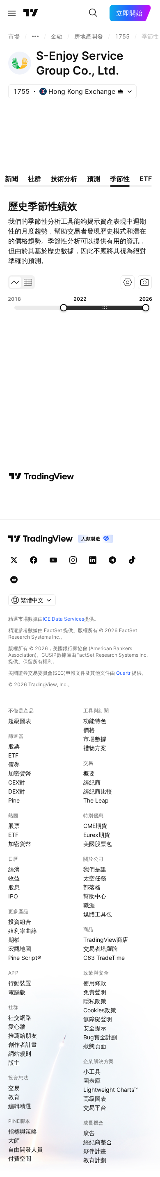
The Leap (96, 800)
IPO (13, 896)
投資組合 (19, 921)
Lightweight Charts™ (110, 1089)
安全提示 (94, 1028)
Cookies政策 (99, 1010)
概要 (89, 773)
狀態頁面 (94, 1046)
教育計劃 (94, 1160)
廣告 (89, 1132)
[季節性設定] (128, 282)
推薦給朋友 (22, 1035)
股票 (14, 746)
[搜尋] (93, 13)
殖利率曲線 (22, 930)
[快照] (145, 282)
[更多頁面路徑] (35, 36)
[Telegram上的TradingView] (112, 560)
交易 (14, 1087)
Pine (14, 800)
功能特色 (94, 720)
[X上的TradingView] (14, 560)
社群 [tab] (34, 179)
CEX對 (16, 782)
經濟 (14, 869)
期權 (14, 939)
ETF (13, 755)
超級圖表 (19, 720)
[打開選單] (12, 13)
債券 (14, 764)
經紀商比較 (97, 791)
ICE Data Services (63, 619)
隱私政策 (94, 1001)
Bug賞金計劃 (100, 1037)
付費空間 (19, 1158)
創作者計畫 (22, 1044)
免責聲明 (94, 992)
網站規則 (19, 1053)
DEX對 (16, 791)
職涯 (89, 905)
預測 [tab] (93, 179)
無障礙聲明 (97, 1019)
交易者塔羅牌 (100, 948)
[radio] (15, 282)
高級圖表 (94, 1098)
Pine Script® (24, 957)
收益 (14, 878)
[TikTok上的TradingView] (132, 560)
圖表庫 (92, 1080)
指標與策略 (22, 1131)
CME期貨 (95, 825)
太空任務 (94, 878)
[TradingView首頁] (30, 13)
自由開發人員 (25, 1149)
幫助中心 (94, 896)
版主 (14, 1062)
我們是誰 (94, 869)
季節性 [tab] (120, 179)
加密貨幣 (19, 773)
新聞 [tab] (11, 179)
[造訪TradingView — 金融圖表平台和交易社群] (41, 476)
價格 (89, 729)
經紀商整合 (97, 1141)
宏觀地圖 (19, 948)
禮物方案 (94, 747)
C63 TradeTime (104, 957)
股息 (14, 887)
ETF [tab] (145, 179)
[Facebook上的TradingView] (33, 560)
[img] (120, 91)
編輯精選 (19, 1105)
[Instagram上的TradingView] (73, 560)
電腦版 (16, 992)
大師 (14, 1140)
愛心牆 (16, 1026)
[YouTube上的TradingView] (53, 560)
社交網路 (19, 1017)
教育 (14, 1096)
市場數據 (94, 738)
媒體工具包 (97, 914)
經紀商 (92, 782)
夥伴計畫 (94, 1151)
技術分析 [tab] (64, 179)
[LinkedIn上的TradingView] (92, 560)
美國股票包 (97, 843)
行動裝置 (19, 983)
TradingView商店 (105, 939)
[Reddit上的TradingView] (14, 579)
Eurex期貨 (96, 834)
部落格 (92, 887)
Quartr (123, 673)
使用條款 (94, 983)
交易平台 (94, 1107)
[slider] (63, 307)
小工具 (92, 1071)
